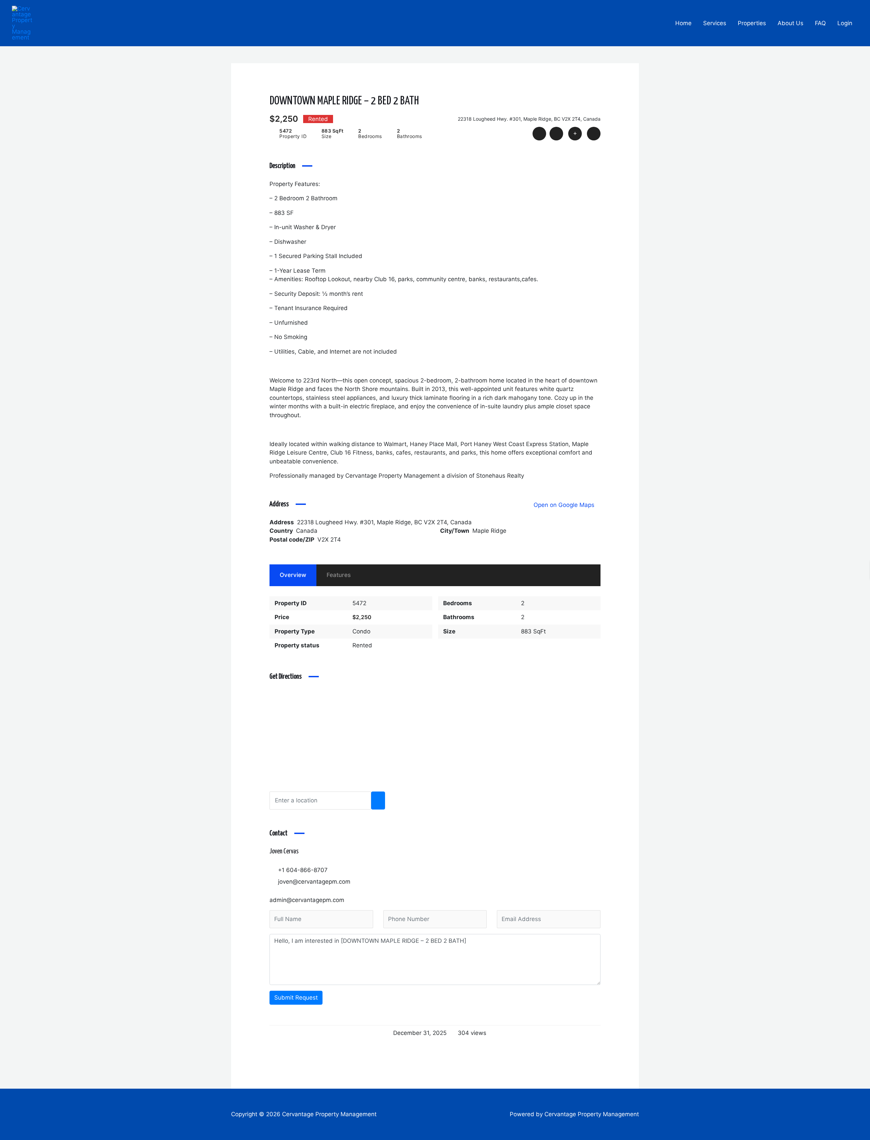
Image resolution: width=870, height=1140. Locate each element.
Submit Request (296, 997)
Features (339, 575)
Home (683, 23)
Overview (293, 575)
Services (714, 23)
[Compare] (575, 133)
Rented (362, 645)
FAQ (820, 23)
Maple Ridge (489, 530)
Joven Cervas (284, 851)
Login (844, 23)
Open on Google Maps (565, 504)
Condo (361, 631)
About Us (790, 23)
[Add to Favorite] (556, 133)
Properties (752, 23)
